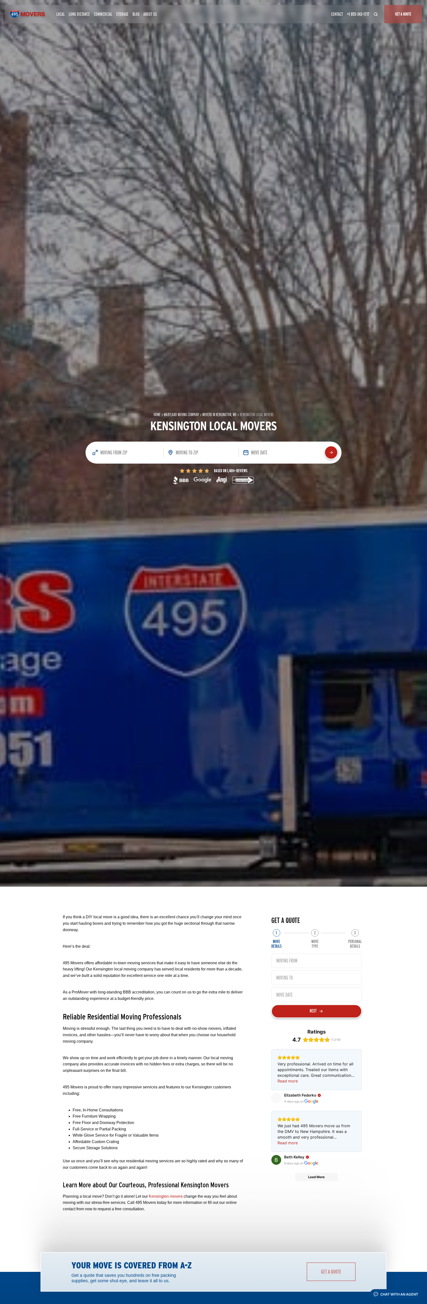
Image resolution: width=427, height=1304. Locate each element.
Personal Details (355, 943)
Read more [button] (288, 1081)
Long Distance (79, 14)
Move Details (276, 943)
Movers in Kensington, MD (219, 414)
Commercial (103, 14)
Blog (135, 14)
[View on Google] (276, 1098)
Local (60, 14)
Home (157, 414)
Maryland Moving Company (181, 414)
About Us (150, 14)
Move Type (315, 943)
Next (313, 1011)
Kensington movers (166, 1196)
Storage (122, 14)
